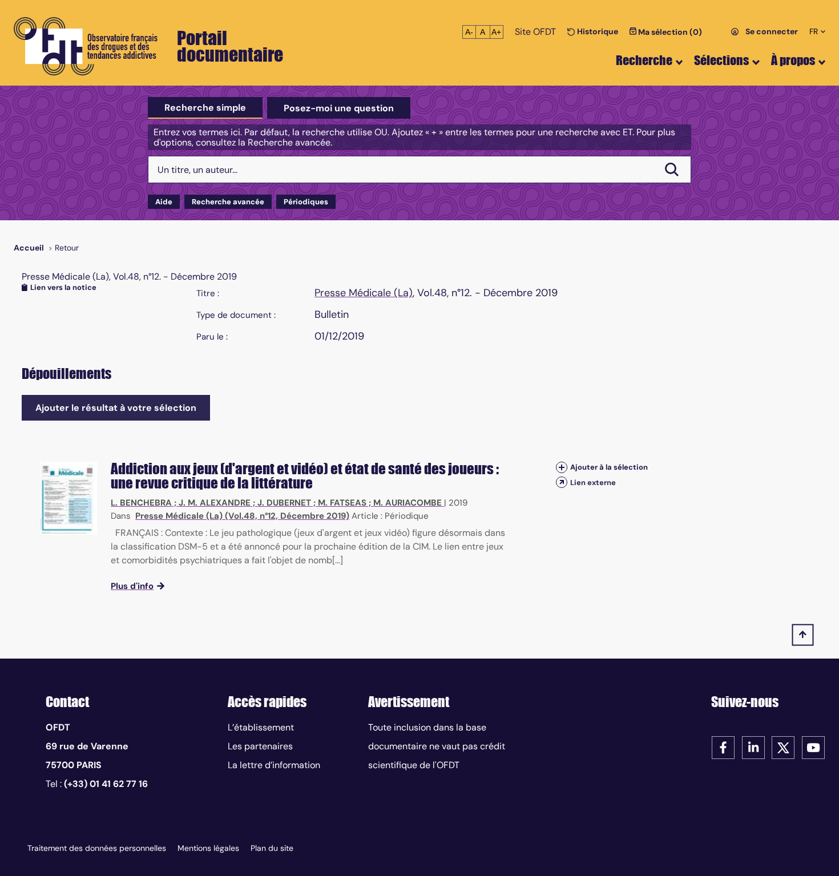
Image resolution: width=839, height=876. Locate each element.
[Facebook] (723, 747)
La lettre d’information (274, 765)
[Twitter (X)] (783, 747)
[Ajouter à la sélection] (561, 468)
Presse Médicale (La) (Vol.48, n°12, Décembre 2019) (242, 516)
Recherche (644, 60)
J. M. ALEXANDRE (215, 502)
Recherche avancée (228, 202)
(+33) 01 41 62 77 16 (106, 784)
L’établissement (261, 727)
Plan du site (272, 848)
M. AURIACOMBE (407, 502)
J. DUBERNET (284, 502)
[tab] (205, 108)
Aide (163, 202)
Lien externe (593, 482)
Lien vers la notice (63, 287)
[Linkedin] (753, 747)
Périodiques (306, 202)
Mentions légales (208, 848)
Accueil (29, 248)
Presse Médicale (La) (363, 293)
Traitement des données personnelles (96, 848)
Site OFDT (535, 32)
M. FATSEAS (342, 502)
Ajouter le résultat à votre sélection (115, 408)
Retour (67, 248)
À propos (793, 60)
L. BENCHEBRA (141, 502)
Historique (596, 31)
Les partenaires (260, 746)
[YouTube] (813, 747)
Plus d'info (132, 586)
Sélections (721, 60)
